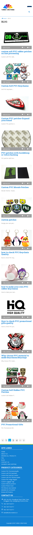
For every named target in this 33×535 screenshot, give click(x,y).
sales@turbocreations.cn (11, 512)
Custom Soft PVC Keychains (15, 86)
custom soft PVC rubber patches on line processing (16, 52)
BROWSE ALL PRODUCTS (8, 456)
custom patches (8, 219)
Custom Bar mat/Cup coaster (9, 475)
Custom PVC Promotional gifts (10, 471)
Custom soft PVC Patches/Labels (10, 477)
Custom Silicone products (8, 483)
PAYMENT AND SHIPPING (8, 464)
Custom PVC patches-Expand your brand (15, 119)
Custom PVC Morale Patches (15, 187)
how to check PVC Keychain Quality (15, 253)
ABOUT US (4, 453)
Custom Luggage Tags (7, 481)
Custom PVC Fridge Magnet (9, 479)
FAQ (2, 458)
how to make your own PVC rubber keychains (14, 287)
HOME (3, 451)
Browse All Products (7, 492)
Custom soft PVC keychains (9, 473)
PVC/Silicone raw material (8, 488)
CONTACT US (5, 462)
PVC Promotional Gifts (12, 424)
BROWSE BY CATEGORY (8, 490)
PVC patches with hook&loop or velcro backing (15, 154)
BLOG (3, 460)
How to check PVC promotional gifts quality (16, 322)
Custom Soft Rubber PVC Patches (13, 391)
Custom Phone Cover (7, 485)
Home (5, 18)
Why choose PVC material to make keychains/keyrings (15, 356)
